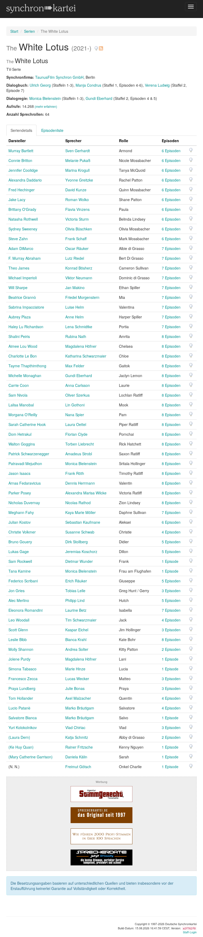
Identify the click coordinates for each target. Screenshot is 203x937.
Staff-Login (190, 932)
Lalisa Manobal (21, 404)
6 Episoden (171, 150)
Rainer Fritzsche (79, 747)
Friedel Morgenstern (82, 297)
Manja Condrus (88, 85)
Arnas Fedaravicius (24, 483)
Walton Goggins (21, 444)
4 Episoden (171, 532)
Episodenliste (52, 130)
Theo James (18, 268)
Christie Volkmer (22, 532)
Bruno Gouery (20, 541)
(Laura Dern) (19, 737)
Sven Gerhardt (77, 150)
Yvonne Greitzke (79, 180)
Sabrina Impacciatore (26, 307)
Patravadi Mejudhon (25, 463)
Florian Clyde (76, 434)
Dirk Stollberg (76, 541)
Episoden (170, 140)
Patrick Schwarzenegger (28, 453)
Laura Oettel (75, 424)
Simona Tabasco (22, 668)
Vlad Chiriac (75, 727)
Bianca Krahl (75, 639)
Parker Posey (19, 492)
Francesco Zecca (23, 678)
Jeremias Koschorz (81, 551)
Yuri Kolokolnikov (22, 727)
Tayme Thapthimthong (27, 365)
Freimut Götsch (78, 766)
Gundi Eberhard (99, 98)
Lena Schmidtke (78, 326)
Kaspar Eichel (76, 629)
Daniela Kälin (76, 756)
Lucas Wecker (77, 678)
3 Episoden (171, 590)
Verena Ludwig (157, 85)
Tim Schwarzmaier (80, 620)
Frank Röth (74, 473)
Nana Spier (74, 414)
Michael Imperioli (22, 277)
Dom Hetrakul (19, 434)
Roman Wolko (77, 199)
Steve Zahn (18, 238)
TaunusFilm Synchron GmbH (59, 77)
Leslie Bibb (17, 639)
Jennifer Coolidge (23, 170)
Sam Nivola (17, 395)
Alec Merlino (18, 600)
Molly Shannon (20, 649)
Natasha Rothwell (23, 219)
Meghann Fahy (21, 512)
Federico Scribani (23, 580)
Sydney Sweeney (22, 228)
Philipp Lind (75, 600)
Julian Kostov (19, 522)
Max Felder (74, 365)
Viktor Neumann (78, 277)
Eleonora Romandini (25, 610)
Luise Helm (74, 307)
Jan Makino (75, 287)
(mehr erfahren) (46, 106)
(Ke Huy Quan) (21, 747)
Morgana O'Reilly (22, 414)
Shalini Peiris (19, 336)
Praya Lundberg (21, 688)
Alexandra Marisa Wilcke (86, 492)
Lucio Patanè (19, 708)
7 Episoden (171, 248)
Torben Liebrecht (79, 444)
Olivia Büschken (78, 228)
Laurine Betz (75, 610)
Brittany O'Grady (22, 209)
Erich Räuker (76, 580)
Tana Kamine (19, 571)
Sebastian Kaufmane (82, 522)
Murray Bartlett (20, 150)
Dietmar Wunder (79, 561)
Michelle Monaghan (24, 375)
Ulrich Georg (40, 85)
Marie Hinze (75, 668)
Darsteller (17, 140)
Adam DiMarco (20, 248)
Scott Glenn (18, 629)
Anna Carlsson (77, 385)
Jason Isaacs (19, 473)
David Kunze (75, 189)
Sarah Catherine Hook (27, 424)
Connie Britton (20, 160)
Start (14, 31)
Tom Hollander (20, 698)
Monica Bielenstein (45, 98)
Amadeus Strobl (78, 453)
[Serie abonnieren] (100, 46)
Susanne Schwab (79, 532)
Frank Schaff (75, 238)
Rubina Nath (75, 336)
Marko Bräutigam (79, 708)
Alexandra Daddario (25, 180)
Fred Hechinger (21, 189)
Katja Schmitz (76, 737)
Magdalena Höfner (80, 346)
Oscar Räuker (77, 248)
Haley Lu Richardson (25, 326)
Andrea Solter (76, 649)
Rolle (123, 140)
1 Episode (170, 561)
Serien (29, 31)
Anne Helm (74, 316)
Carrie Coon (18, 385)
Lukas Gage (18, 551)
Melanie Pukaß (77, 160)
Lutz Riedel (74, 258)
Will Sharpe (17, 287)
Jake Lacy (16, 199)
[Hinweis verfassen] (96, 46)
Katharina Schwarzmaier (85, 356)
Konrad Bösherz (78, 268)
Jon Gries (16, 590)
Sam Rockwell (20, 561)
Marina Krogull (77, 170)
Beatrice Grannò (22, 297)
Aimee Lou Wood (22, 346)
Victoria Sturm (77, 219)
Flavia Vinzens (77, 209)
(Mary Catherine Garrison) (30, 756)
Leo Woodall (18, 620)
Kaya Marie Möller (80, 512)
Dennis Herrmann (80, 483)
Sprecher (73, 140)
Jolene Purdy (19, 659)
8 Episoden (171, 336)
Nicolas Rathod (78, 502)
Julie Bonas (75, 688)
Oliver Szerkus (77, 395)
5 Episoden (171, 541)
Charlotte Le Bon (22, 356)
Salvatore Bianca (22, 717)
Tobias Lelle (75, 590)
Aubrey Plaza (19, 316)
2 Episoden (171, 649)
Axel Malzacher (78, 698)
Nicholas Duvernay (24, 502)
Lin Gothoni (75, 404)
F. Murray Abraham (24, 258)
